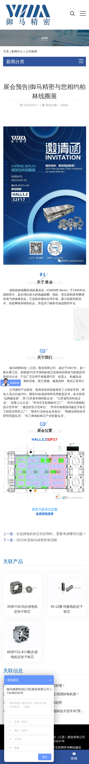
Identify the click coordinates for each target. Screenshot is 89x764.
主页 (6, 51)
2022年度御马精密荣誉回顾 (36, 540)
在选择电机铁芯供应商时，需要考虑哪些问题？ (51, 534)
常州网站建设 (72, 747)
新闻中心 (17, 51)
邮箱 (74, 758)
